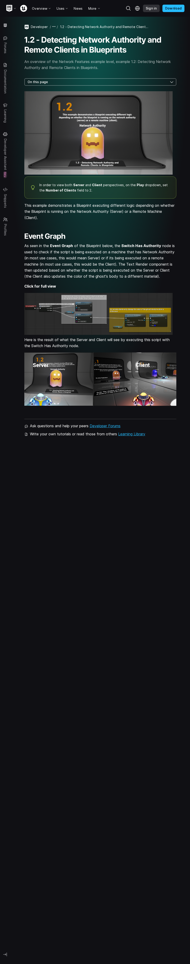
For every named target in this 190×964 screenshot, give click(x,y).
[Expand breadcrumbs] (54, 26)
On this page (38, 82)
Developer (39, 27)
